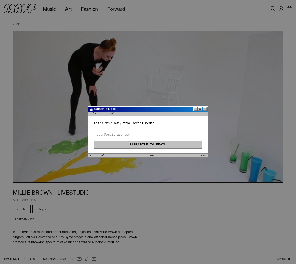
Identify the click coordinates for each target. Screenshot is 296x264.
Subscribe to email (148, 144)
